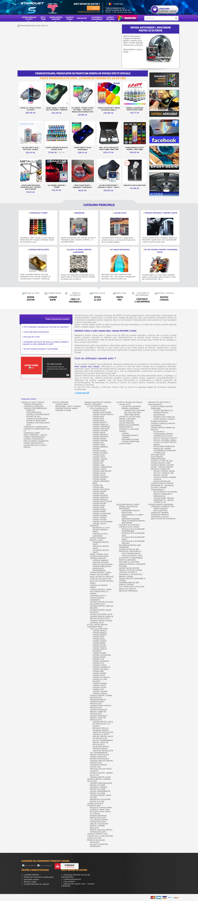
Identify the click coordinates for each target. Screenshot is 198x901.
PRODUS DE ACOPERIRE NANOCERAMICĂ (129, 426)
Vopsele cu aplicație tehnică (129, 430)
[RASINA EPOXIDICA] (164, 158)
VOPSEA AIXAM (99, 410)
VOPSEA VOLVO (99, 524)
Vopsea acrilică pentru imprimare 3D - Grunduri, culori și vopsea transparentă (162, 486)
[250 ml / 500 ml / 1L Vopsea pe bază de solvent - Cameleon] (57, 93)
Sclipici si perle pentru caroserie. (79, 251)
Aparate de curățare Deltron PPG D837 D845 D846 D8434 (134, 412)
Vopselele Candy (39, 213)
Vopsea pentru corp (161, 463)
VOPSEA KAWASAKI (101, 661)
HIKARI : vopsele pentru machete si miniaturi (162, 468)
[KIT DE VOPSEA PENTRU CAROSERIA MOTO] (160, 264)
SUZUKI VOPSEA (99, 518)
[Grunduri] (78, 227)
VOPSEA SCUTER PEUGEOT (100, 680)
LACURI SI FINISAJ (70, 18)
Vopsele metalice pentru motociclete (99, 758)
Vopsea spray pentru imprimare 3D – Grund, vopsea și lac (163, 500)
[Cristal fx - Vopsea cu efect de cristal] (31, 93)
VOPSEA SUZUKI (99, 687)
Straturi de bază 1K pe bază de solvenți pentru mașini (101, 581)
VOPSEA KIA (98, 463)
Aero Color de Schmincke (163, 519)
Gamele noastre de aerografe (128, 508)
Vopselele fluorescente (36, 427)
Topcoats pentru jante (101, 547)
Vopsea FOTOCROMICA (34, 439)
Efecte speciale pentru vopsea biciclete (101, 831)
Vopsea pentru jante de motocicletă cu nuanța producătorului (103, 725)
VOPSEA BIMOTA (99, 635)
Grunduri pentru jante (101, 543)
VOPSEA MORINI (99, 673)
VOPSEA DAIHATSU (100, 437)
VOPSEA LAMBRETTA (101, 667)
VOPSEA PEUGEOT (100, 495)
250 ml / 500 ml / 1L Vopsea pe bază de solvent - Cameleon (56, 109)
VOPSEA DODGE (99, 439)
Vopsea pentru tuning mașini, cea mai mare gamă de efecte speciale (101, 574)
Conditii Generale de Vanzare (36, 884)
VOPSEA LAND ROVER (102, 471)
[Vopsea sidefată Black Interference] (83, 133)
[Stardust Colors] (39, 7)
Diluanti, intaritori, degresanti (99, 845)
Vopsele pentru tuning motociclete (101, 696)
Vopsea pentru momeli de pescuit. (163, 429)
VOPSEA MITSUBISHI (101, 489)
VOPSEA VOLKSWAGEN (102, 522)
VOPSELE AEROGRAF (110, 18)
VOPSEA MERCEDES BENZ (101, 482)
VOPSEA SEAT (98, 507)
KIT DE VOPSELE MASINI (97, 406)
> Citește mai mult (81, 393)
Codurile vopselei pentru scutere (98, 788)
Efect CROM (43, 18)
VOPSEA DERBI (99, 643)
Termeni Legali (29, 882)
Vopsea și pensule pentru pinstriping (163, 424)
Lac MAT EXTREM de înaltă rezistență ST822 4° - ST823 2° (109, 186)
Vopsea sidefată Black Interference (82, 149)
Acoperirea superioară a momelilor (164, 452)
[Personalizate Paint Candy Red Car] (68, 46)
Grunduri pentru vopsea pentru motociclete (98, 702)
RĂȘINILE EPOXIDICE (120, 250)
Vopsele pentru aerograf (160, 505)
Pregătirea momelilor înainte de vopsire (164, 447)
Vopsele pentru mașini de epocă (100, 611)
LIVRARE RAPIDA (31, 875)
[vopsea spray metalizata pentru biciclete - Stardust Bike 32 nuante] (31, 171)
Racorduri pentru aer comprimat (130, 546)
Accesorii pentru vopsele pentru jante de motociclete (103, 749)
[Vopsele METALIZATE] (38, 263)
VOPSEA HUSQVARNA (102, 655)
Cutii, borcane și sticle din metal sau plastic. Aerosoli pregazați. (131, 589)
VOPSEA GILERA (99, 647)
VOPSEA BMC (98, 418)
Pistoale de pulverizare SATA (133, 534)
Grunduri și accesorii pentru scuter (100, 800)
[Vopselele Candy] (38, 227)
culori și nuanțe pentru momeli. (164, 443)
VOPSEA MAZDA (99, 479)
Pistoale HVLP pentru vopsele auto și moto (129, 526)
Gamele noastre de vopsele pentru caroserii (97, 403)
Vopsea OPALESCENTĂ (34, 443)
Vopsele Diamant (101, 560)
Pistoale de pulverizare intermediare (133, 530)
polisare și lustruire (129, 562)
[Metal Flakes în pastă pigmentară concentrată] (83, 171)
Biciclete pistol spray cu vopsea (100, 813)
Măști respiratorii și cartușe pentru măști (132, 554)
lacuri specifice (126, 423)
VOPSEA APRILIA (100, 631)
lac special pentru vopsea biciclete (99, 821)
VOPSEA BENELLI (100, 633)
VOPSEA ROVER (99, 503)
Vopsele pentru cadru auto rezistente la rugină (101, 591)
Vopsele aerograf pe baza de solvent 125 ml (57, 148)
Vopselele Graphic (160, 513)
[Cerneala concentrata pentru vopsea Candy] (135, 93)
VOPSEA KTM (98, 663)
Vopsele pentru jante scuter (100, 796)
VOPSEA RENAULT (100, 499)
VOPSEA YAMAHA (100, 693)
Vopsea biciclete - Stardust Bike (96, 805)
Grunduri (79, 213)
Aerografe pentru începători (131, 512)
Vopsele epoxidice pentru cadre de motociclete (98, 712)
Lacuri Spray (125, 444)
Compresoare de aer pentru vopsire (129, 584)
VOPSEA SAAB (99, 505)
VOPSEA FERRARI (100, 441)
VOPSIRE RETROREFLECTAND (130, 438)
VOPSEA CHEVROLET (101, 427)
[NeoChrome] (162, 49)
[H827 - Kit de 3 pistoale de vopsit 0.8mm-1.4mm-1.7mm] (109, 133)
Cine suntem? (69, 881)
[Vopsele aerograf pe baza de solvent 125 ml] (57, 133)
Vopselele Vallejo (160, 517)
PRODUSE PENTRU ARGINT (66, 408)
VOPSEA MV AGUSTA (101, 677)
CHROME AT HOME (63, 410)
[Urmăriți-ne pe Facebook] (164, 131)
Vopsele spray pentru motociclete (100, 707)
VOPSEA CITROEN (100, 431)
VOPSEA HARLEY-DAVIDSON (100, 650)
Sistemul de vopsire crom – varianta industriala (77, 885)
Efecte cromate (60, 402)
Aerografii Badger (131, 519)
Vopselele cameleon (33, 406)
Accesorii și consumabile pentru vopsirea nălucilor (163, 434)
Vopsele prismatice (33, 404)
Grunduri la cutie (101, 528)
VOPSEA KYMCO (99, 665)
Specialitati (82, 18)
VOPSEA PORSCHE (100, 497)
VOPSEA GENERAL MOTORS (100, 448)
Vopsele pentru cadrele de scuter (99, 780)
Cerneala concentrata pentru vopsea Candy (134, 109)
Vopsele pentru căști (97, 834)
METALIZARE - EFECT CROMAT (68, 406)
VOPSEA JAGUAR (100, 459)
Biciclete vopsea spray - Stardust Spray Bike (101, 809)
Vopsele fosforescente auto (38, 424)
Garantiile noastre (31, 879)
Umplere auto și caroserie (100, 535)
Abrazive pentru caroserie (132, 564)
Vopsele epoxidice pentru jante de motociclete (98, 718)
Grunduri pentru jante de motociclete (103, 731)
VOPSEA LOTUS (99, 475)
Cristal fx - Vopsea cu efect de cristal (30, 109)
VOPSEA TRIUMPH (100, 691)
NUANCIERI (127, 18)
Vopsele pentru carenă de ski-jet (101, 774)
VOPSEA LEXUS (99, 473)
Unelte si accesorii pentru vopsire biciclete (99, 826)
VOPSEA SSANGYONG (102, 514)
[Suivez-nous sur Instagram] (44, 865)
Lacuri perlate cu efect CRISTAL (35, 446)
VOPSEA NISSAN (99, 491)
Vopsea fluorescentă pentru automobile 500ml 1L (109, 109)
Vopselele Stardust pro (162, 507)
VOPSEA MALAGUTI (101, 669)
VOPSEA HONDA (99, 451)
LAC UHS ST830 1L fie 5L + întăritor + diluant (30, 148)
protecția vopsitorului (130, 551)
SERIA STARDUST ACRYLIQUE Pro (160, 510)
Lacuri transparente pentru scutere (100, 792)
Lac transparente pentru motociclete (99, 754)
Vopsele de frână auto (101, 614)
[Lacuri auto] (119, 227)
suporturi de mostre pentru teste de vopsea (130, 569)
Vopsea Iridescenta (102, 566)
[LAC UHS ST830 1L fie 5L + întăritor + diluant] (31, 133)
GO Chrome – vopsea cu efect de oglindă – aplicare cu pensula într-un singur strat (83, 110)
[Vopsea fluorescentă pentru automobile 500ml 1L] (109, 93)
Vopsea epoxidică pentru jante (161, 213)
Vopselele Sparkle (160, 515)
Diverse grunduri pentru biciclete (98, 817)
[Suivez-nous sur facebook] (29, 865)
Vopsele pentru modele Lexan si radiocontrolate (164, 479)
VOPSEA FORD (99, 445)
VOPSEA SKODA (99, 509)
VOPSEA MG (98, 485)
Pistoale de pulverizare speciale (133, 542)
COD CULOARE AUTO (99, 408)
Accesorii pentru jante (101, 551)
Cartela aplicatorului (72, 879)
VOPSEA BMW (98, 420)
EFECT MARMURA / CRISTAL (35, 435)
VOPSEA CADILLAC (100, 425)
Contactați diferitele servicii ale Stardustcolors (75, 876)
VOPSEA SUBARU (100, 516)
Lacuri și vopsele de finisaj (129, 402)
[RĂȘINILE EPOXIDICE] (119, 263)
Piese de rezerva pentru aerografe (133, 522)
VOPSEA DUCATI (99, 645)
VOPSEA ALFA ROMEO (102, 412)
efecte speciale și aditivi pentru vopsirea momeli (165, 439)
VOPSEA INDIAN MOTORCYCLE (99, 658)
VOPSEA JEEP (98, 461)
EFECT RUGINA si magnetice (36, 441)
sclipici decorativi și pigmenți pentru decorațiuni (163, 412)
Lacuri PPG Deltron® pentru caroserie (131, 407)
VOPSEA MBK (98, 671)
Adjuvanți (94, 842)
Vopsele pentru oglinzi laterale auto (101, 622)
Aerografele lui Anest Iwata (133, 516)
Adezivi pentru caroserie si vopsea (132, 580)
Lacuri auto (120, 213)
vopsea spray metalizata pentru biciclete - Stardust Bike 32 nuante (30, 187)
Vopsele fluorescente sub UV (37, 430)
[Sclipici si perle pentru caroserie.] (78, 264)
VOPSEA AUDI (98, 416)
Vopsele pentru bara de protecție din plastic (101, 617)
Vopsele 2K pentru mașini (99, 586)
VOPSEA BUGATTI (100, 423)
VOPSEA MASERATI (101, 477)
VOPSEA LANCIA (99, 469)
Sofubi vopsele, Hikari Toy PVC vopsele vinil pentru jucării (164, 473)
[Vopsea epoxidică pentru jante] (160, 227)
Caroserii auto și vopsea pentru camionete (98, 598)
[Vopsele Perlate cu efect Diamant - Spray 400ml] (135, 133)
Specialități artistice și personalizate (159, 403)
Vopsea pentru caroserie (55, 18)
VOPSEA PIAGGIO (100, 683)
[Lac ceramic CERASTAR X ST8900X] (57, 171)
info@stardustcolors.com (89, 12)
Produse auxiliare (96, 840)
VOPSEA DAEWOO (100, 435)
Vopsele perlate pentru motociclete (101, 762)
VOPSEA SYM (98, 689)
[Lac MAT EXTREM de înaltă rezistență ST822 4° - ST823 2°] (109, 171)
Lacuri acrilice (126, 421)
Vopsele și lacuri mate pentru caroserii (129, 418)
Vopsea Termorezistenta (130, 434)
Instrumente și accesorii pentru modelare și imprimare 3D (165, 494)
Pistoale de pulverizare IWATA (133, 538)
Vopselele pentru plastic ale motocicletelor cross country (101, 768)
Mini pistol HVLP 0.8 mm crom (134, 185)
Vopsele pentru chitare (162, 465)
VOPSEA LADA (99, 465)
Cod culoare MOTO (99, 629)
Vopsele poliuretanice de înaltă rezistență (37, 420)
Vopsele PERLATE (98, 558)
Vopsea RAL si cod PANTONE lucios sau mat (100, 837)
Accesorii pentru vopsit (128, 505)
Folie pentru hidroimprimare (158, 458)
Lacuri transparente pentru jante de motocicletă (103, 742)
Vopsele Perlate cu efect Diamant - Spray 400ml (134, 148)
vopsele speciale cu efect (29, 18)
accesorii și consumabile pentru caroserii (131, 559)
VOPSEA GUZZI (99, 675)
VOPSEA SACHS (99, 685)
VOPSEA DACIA (99, 433)
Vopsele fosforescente (35, 408)
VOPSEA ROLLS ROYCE (102, 501)
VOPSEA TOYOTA (100, 520)
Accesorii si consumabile (97, 18)
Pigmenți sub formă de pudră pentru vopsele (164, 418)
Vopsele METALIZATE (39, 250)
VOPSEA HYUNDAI (100, 453)
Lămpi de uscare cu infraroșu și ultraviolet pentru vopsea (131, 574)
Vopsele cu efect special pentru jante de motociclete (103, 736)
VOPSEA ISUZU (99, 455)
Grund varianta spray (100, 531)
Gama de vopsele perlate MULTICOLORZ (103, 563)
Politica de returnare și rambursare (38, 877)
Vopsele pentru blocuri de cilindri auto (101, 603)
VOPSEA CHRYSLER (101, 429)
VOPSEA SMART (99, 512)
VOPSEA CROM (61, 404)
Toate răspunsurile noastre (57, 319)
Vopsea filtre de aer (129, 549)
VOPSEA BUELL (99, 639)
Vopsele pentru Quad (100, 777)
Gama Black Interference (99, 569)
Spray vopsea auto (99, 554)
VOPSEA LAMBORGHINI (102, 467)
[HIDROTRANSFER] (164, 184)
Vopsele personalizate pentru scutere (101, 784)
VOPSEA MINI (98, 487)
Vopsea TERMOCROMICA (34, 437)
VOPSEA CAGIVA (99, 641)
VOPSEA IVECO (99, 457)
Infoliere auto (158, 455)
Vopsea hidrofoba (130, 442)
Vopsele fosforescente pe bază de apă (38, 415)
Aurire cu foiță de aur (162, 461)
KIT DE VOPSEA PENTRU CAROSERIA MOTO (161, 251)
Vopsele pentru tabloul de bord (101, 607)
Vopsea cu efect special (32, 402)
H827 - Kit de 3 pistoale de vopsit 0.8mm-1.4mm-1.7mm (108, 148)
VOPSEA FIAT (98, 443)
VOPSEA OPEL (99, 493)
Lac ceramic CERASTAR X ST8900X (57, 186)
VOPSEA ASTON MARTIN (103, 414)
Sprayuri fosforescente (33, 411)
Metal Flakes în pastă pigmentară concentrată (82, 186)
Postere (123, 566)
